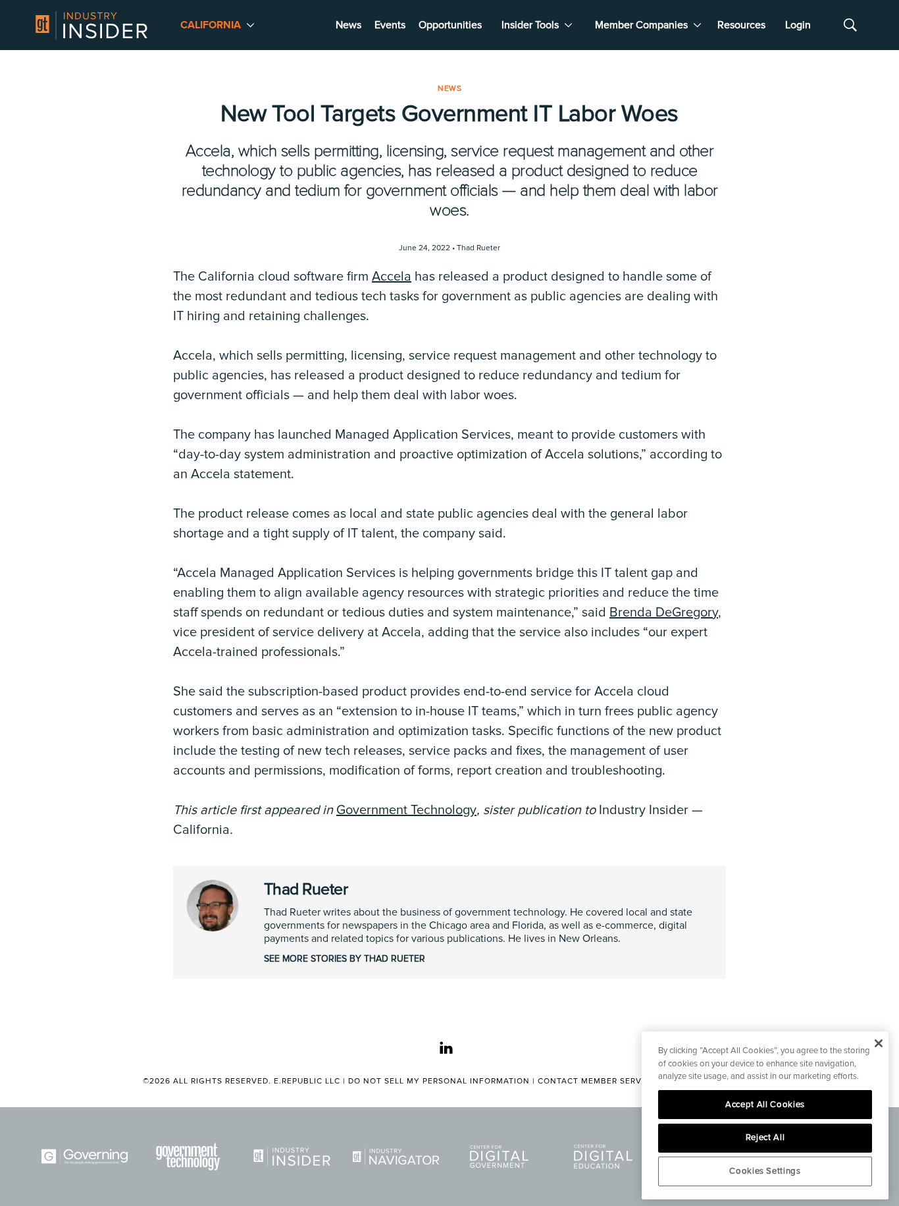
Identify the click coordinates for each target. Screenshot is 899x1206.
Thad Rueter (306, 889)
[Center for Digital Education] (605, 1156)
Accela (391, 277)
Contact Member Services (599, 1081)
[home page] (91, 25)
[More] (250, 25)
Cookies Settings (765, 1171)
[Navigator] (398, 1156)
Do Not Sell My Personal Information (439, 1081)
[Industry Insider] (294, 1156)
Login (798, 25)
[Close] (878, 1043)
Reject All (765, 1137)
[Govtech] (190, 1156)
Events (389, 25)
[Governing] (86, 1156)
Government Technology (406, 810)
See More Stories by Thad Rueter (344, 958)
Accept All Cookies (765, 1104)
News (348, 25)
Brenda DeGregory (663, 612)
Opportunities (450, 25)
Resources (741, 25)
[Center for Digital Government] (501, 1156)
